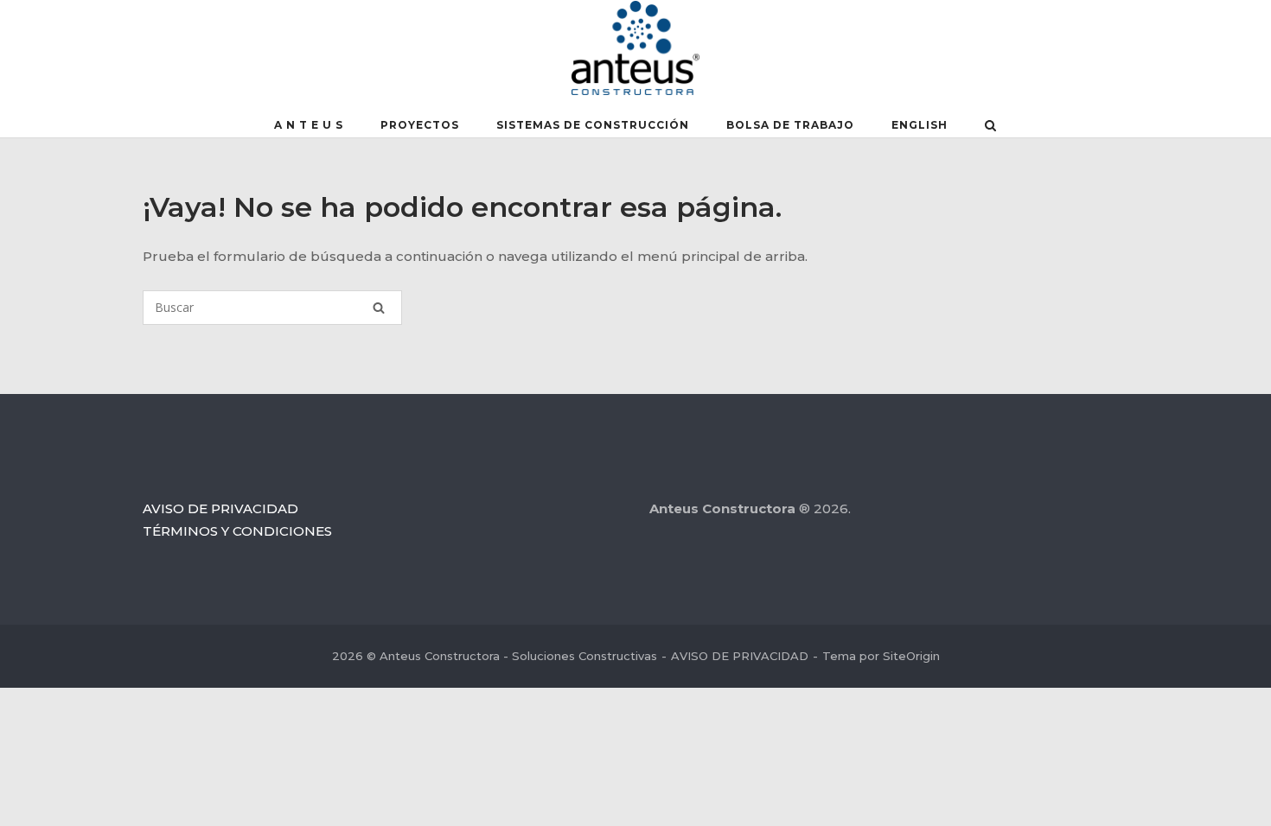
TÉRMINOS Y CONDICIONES (237, 531)
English (919, 124)
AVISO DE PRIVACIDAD (220, 508)
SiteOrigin (911, 656)
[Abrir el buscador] (990, 127)
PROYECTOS (419, 124)
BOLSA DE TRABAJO (790, 124)
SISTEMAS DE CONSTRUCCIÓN (592, 124)
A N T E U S (308, 124)
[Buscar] (378, 307)
